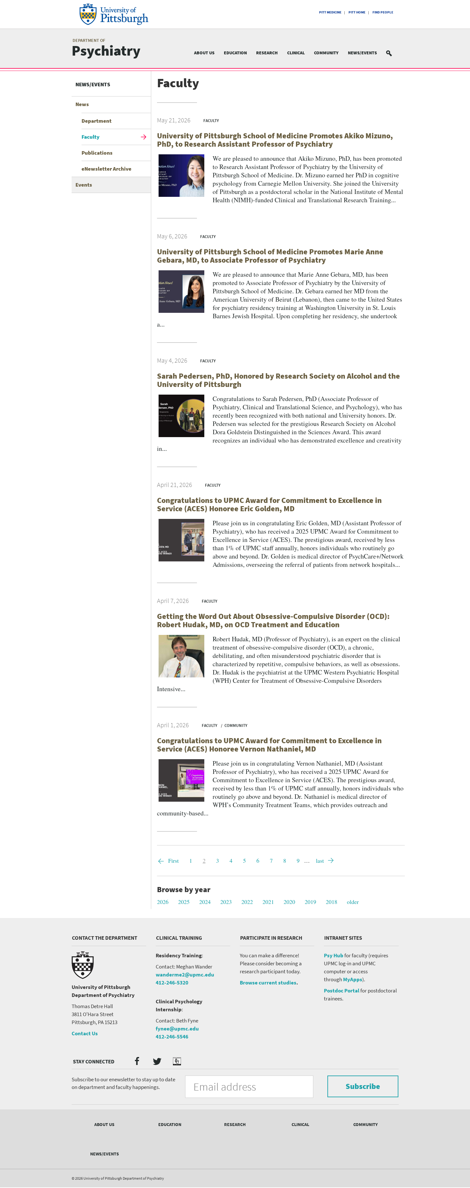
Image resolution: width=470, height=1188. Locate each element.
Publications (97, 152)
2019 (310, 902)
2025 (184, 902)
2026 (162, 902)
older (353, 902)
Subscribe (363, 1086)
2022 (247, 902)
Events (83, 184)
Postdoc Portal (341, 990)
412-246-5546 (172, 1036)
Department (97, 120)
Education (235, 53)
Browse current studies (268, 982)
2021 (268, 902)
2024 (205, 902)
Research (267, 53)
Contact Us (85, 1033)
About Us (204, 53)
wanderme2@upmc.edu (185, 974)
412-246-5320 (172, 982)
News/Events (362, 53)
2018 (331, 902)
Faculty (90, 136)
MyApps (352, 979)
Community (326, 53)
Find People (382, 12)
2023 (226, 902)
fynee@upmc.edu (177, 1028)
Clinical (296, 53)
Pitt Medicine (330, 12)
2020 (289, 902)
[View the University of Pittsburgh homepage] (123, 14)
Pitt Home (357, 12)
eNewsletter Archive (106, 168)
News (82, 104)
